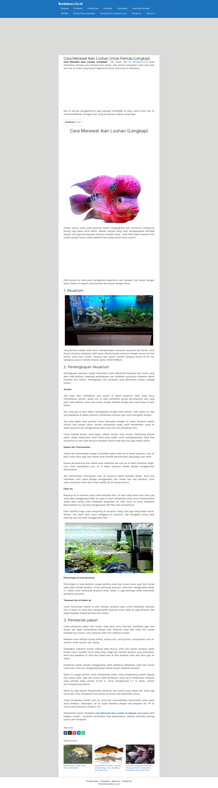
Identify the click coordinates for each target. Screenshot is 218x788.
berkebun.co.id (140, 62)
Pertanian (107, 8)
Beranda (65, 8)
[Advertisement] (109, 36)
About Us (151, 13)
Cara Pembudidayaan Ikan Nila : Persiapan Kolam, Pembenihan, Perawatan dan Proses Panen (139, 767)
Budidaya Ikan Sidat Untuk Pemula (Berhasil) (75, 766)
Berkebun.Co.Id (71, 4)
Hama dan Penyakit (140, 8)
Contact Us (137, 13)
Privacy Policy (92, 781)
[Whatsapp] (83, 733)
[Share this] (65, 733)
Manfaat (64, 13)
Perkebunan (93, 8)
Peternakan (122, 8)
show (77, 122)
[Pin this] (74, 733)
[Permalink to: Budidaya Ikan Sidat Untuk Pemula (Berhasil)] (78, 754)
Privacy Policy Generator (84, 13)
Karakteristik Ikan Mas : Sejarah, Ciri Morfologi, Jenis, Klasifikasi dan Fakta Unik (108, 767)
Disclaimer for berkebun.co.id (113, 13)
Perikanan (78, 8)
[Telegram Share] (79, 733)
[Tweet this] (70, 733)
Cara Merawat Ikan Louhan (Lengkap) (115, 713)
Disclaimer (105, 781)
